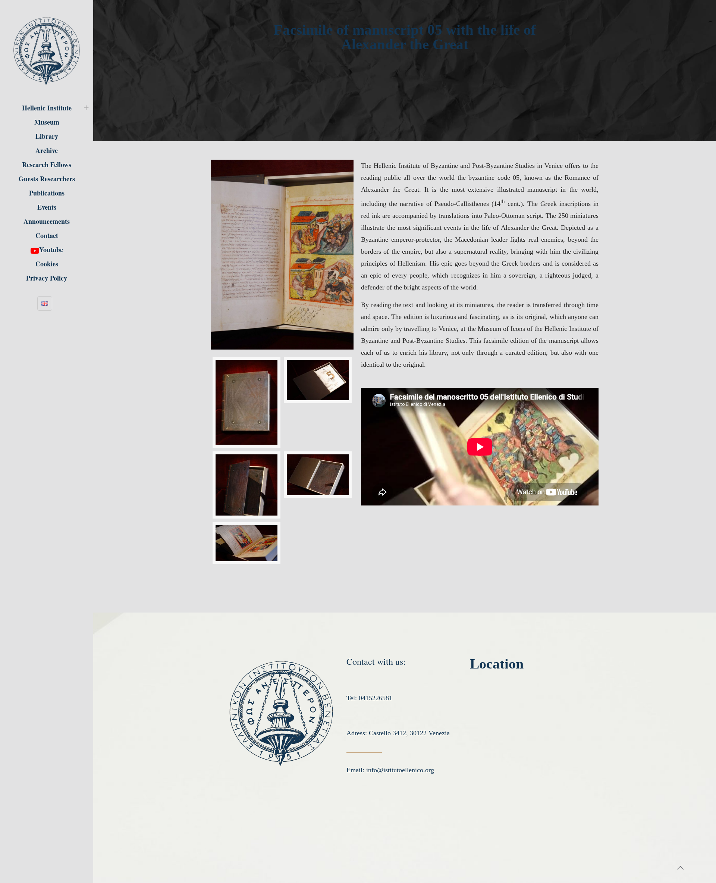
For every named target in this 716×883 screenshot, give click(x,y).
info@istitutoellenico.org (400, 770)
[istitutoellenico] (46, 50)
